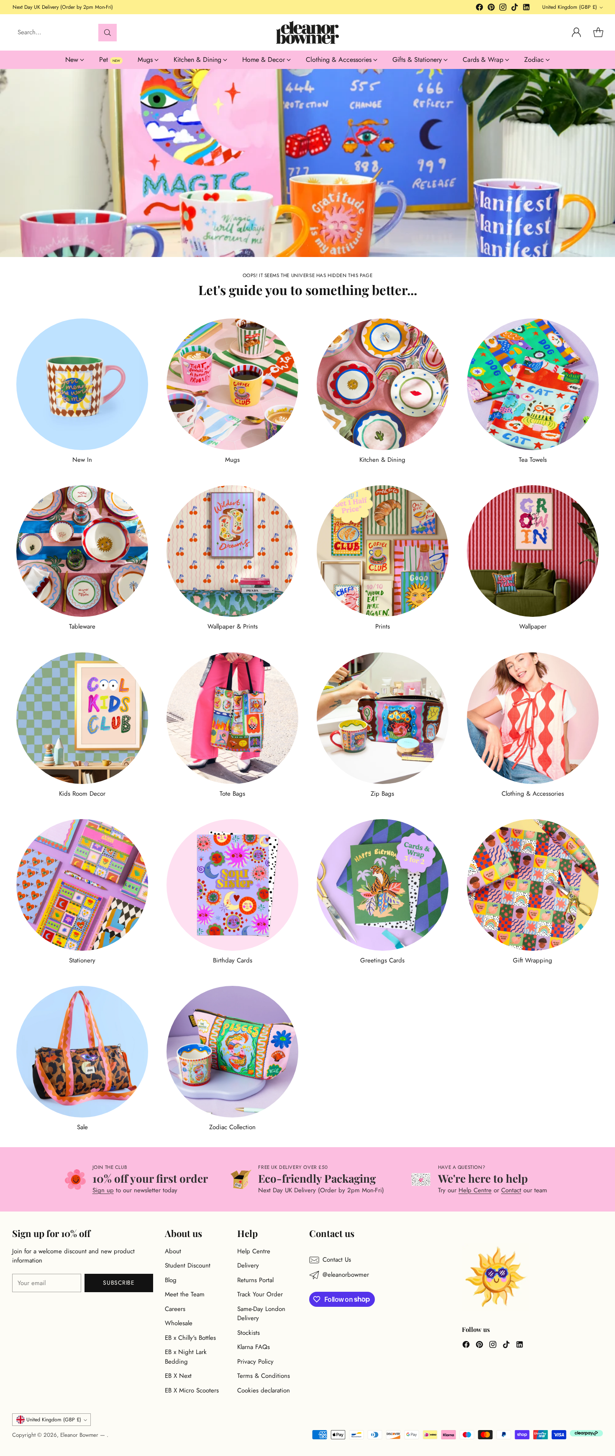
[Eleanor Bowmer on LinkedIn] (526, 8)
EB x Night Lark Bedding (186, 1356)
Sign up (103, 1190)
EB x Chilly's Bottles (190, 1337)
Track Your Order (260, 1294)
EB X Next (178, 1375)
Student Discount (187, 1265)
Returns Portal (255, 1280)
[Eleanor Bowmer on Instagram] (503, 8)
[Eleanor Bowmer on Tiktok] (514, 8)
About (173, 1251)
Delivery (248, 1265)
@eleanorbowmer (346, 1274)
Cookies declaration (263, 1390)
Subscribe (118, 1282)
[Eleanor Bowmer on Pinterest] (491, 8)
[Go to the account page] (576, 33)
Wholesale (178, 1323)
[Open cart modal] (598, 33)
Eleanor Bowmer (80, 1435)
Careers (175, 1308)
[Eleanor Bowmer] (307, 32)
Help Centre (475, 1190)
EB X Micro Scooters (192, 1390)
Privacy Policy (255, 1361)
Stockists (248, 1332)
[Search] (107, 32)
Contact (511, 1190)
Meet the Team (185, 1294)
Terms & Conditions (263, 1375)
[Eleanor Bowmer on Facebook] (479, 8)
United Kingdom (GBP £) (569, 7)
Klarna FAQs (253, 1347)
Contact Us (337, 1259)
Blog (171, 1280)
